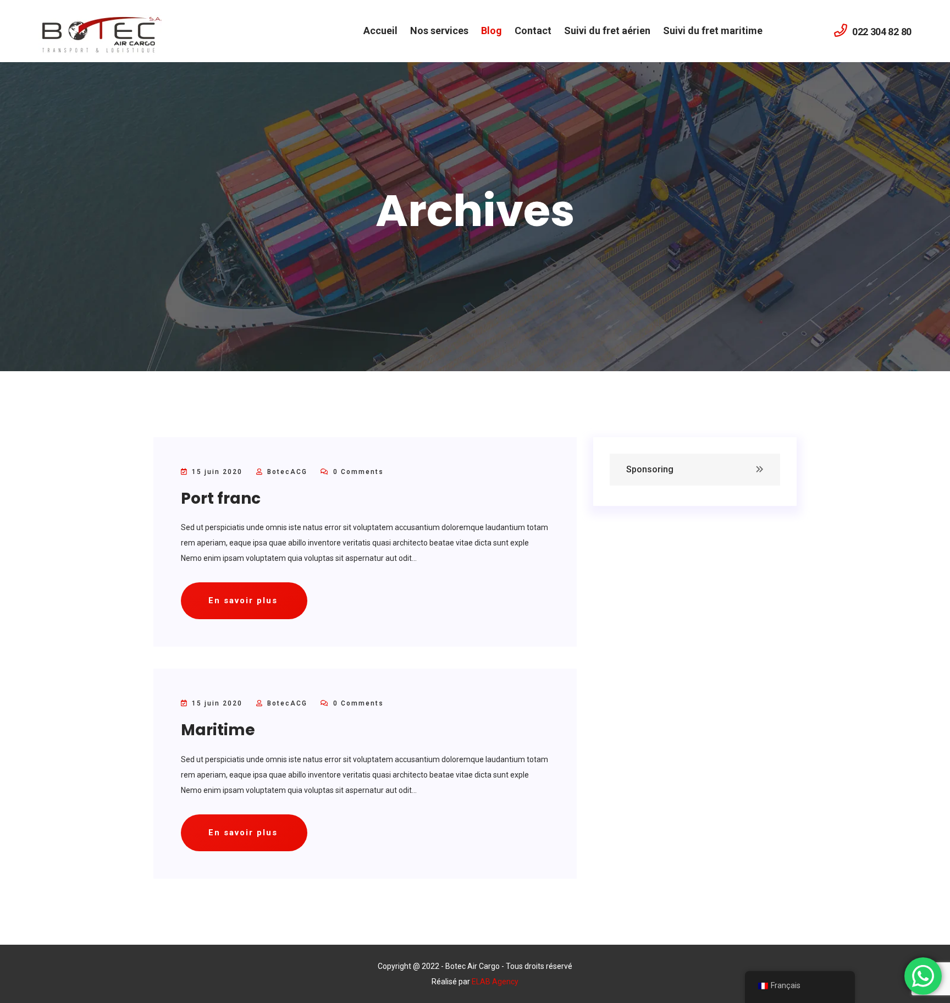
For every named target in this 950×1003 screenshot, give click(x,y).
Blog (491, 30)
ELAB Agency (495, 981)
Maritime (218, 730)
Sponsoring (649, 469)
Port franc (221, 498)
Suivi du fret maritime (713, 30)
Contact (533, 30)
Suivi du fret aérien (607, 30)
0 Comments (357, 472)
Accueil (380, 30)
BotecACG (287, 472)
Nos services (439, 30)
